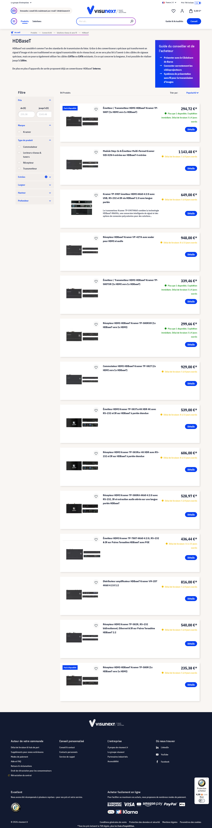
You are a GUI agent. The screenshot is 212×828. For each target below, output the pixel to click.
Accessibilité (113, 761)
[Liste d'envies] (173, 11)
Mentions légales (169, 822)
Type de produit (25, 140)
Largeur (21, 184)
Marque (21, 125)
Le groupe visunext (116, 752)
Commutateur (30, 146)
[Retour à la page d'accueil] (106, 10)
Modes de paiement (19, 756)
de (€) (23, 108)
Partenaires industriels (118, 756)
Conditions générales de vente (113, 822)
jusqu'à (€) (44, 108)
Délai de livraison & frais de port (25, 747)
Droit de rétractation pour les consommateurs (31, 770)
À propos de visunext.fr (118, 747)
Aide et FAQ (16, 761)
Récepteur (28, 162)
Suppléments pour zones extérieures (27, 752)
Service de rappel (67, 756)
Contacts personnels (68, 752)
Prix (20, 100)
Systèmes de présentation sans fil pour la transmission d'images (178, 77)
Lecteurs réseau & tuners (32, 154)
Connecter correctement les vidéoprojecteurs (178, 67)
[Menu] (14, 21)
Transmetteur (30, 168)
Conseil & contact (67, 747)
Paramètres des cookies (190, 822)
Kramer (27, 131)
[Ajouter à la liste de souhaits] (96, 109)
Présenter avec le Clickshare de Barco (178, 59)
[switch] (202, 801)
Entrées (21, 177)
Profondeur (23, 200)
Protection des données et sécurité (144, 822)
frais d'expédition (126, 826)
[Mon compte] (182, 11)
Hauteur (22, 192)
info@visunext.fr (63, 11)
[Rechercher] (132, 21)
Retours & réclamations (21, 766)
